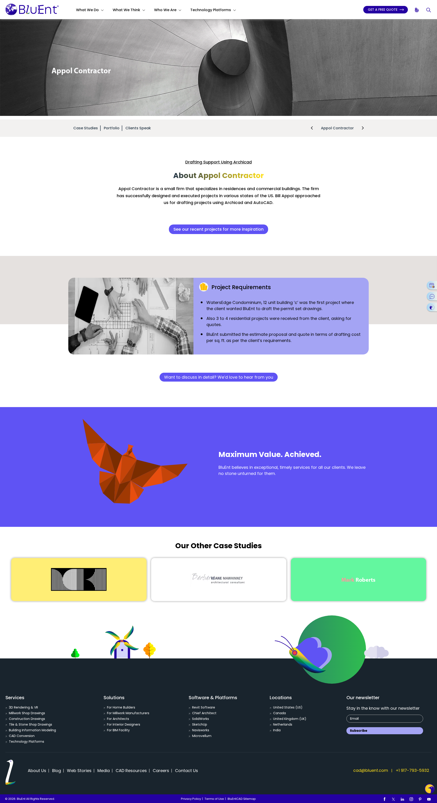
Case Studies (85, 128)
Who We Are (165, 10)
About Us (37, 770)
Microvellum (201, 736)
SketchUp (199, 724)
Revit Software (203, 707)
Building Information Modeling (32, 730)
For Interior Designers (123, 724)
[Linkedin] (402, 799)
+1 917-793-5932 (412, 770)
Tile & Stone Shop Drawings (30, 724)
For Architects (118, 718)
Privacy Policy (191, 799)
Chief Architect (204, 713)
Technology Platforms (210, 10)
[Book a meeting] (432, 285)
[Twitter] (393, 799)
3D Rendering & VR (23, 707)
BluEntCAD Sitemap (242, 799)
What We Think (126, 10)
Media (103, 770)
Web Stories (79, 770)
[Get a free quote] (432, 307)
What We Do (87, 10)
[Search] (429, 10)
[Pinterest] (420, 799)
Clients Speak (138, 128)
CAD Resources (131, 770)
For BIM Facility (118, 730)
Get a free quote (383, 9)
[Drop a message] (432, 296)
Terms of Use (214, 799)
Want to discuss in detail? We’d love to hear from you (218, 377)
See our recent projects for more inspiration (218, 229)
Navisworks (200, 730)
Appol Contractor (337, 128)
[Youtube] (429, 799)
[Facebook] (385, 799)
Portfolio (111, 128)
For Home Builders (121, 707)
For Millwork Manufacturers (128, 713)
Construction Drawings (27, 718)
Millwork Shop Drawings (27, 713)
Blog (56, 770)
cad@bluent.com (370, 770)
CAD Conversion (22, 736)
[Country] (417, 10)
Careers (161, 770)
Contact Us (186, 770)
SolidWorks (200, 718)
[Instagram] (411, 799)
